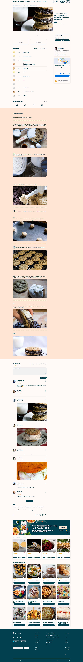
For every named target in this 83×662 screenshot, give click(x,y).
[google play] (16, 641)
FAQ (65, 654)
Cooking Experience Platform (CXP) (52, 635)
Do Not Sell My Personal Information (59, 660)
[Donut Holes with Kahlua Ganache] (34, 595)
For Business (45, 1)
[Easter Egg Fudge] (63, 595)
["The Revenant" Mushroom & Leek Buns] (34, 574)
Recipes (36, 635)
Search (36, 647)
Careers (66, 637)
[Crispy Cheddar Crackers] (49, 595)
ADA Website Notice (68, 652)
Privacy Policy (67, 647)
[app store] (23, 641)
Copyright (68, 660)
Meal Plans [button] (27, 1)
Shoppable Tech (49, 642)
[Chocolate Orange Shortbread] (34, 617)
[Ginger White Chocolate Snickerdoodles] (63, 574)
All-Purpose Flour (26, 76)
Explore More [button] (38, 1)
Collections (37, 640)
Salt (23, 80)
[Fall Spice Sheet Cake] (19, 617)
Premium (36, 649)
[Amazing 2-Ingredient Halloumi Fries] (19, 595)
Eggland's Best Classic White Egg (29, 64)
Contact (66, 642)
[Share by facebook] (61, 38)
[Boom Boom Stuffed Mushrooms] (19, 574)
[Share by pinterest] (58, 38)
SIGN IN (68, 1)
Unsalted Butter (26, 52)
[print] (56, 38)
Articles (36, 637)
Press (66, 640)
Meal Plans (37, 642)
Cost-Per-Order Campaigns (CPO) (52, 637)
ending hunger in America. (63, 81)
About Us (66, 635)
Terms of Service (68, 644)
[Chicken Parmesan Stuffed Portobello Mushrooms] (63, 617)
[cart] (57, 1)
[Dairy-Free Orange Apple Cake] (49, 617)
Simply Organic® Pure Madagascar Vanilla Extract (32, 72)
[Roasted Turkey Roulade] (63, 549)
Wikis (36, 644)
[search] (53, 2)
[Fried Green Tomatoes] (19, 549)
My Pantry (33, 1)
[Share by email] (66, 38)
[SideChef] (17, 633)
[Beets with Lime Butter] (49, 549)
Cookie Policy (67, 649)
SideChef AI (48, 644)
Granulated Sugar (26, 60)
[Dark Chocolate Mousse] (49, 574)
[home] (16, 1)
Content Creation (49, 640)
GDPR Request (49, 660)
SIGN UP (62, 1)
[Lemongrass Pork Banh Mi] (34, 549)
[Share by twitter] (63, 38)
